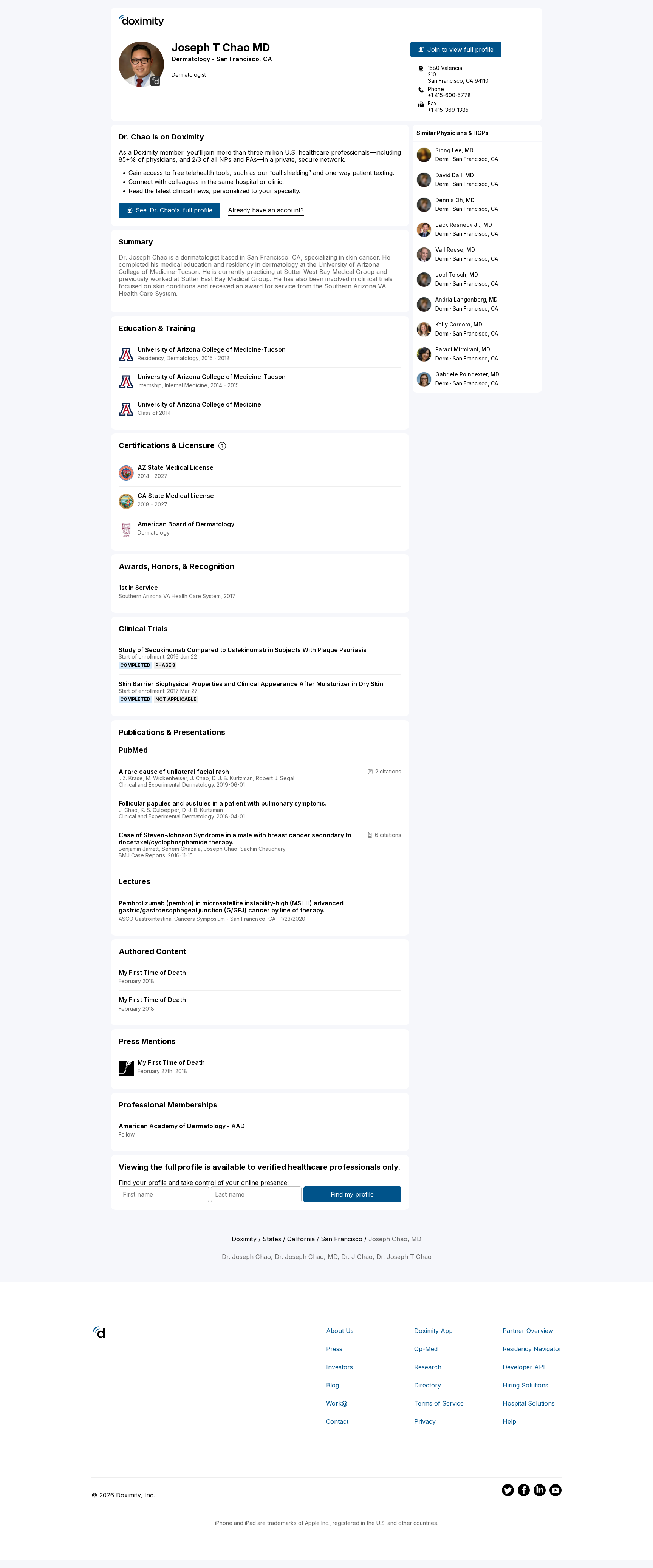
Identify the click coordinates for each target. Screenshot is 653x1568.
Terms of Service (439, 1403)
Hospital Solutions (529, 1403)
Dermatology (191, 59)
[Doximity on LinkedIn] (540, 1491)
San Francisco (238, 59)
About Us (340, 1331)
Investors (339, 1367)
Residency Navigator (532, 1349)
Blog (332, 1385)
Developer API (524, 1367)
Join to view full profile (460, 49)
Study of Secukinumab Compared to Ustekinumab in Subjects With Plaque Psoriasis (243, 650)
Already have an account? (266, 210)
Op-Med (426, 1349)
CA (267, 59)
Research (427, 1367)
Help (509, 1421)
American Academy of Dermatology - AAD (182, 1126)
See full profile (174, 210)
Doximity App (433, 1331)
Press (334, 1349)
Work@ (336, 1403)
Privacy (425, 1421)
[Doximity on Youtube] (555, 1491)
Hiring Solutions (525, 1385)
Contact (337, 1421)
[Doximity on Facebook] (524, 1491)
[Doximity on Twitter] (508, 1491)
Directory (427, 1385)
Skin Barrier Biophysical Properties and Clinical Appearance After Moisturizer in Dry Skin (251, 684)
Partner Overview (528, 1331)
